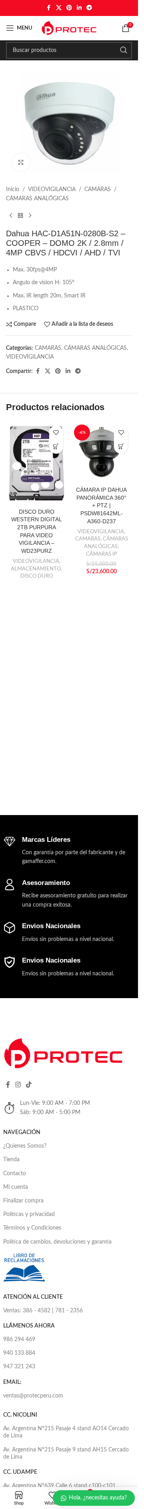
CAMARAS (97, 189)
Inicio (12, 189)
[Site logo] (69, 28)
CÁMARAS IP (101, 554)
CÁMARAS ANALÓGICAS (37, 198)
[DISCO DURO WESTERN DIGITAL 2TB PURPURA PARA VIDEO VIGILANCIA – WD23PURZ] (36, 463)
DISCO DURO (36, 576)
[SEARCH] (123, 50)
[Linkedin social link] (79, 8)
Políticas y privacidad (29, 1214)
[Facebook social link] (49, 8)
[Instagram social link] (18, 1084)
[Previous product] (11, 216)
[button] (121, 447)
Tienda (11, 1159)
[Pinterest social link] (69, 8)
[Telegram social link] (89, 8)
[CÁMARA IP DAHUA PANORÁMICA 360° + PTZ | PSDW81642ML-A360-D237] (101, 452)
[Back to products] (20, 216)
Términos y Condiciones (32, 1228)
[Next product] (30, 216)
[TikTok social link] (29, 1084)
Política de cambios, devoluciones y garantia (57, 1242)
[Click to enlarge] (21, 162)
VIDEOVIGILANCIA (52, 189)
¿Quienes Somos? (24, 1146)
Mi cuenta (15, 1187)
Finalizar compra (23, 1201)
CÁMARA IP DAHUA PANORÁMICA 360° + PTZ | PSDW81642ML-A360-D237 (101, 505)
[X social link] (59, 8)
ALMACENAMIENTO (36, 569)
